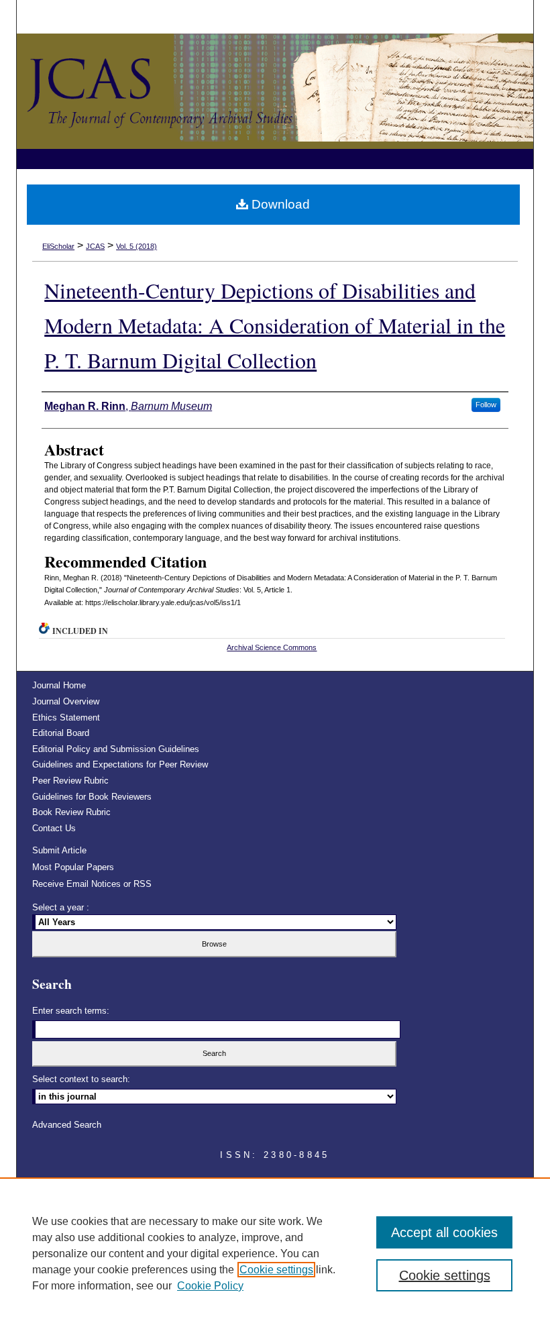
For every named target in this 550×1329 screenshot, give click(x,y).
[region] (275, 1253)
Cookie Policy (210, 1285)
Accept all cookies (444, 1232)
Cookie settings (276, 1269)
